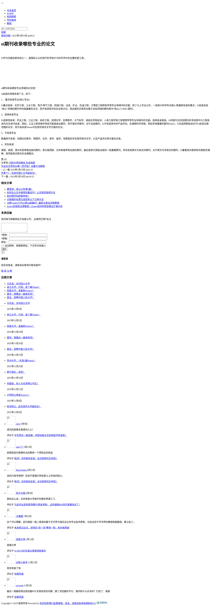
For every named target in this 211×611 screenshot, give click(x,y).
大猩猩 (20, 516)
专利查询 (11, 20)
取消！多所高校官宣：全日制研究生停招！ (36, 458)
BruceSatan (21, 470)
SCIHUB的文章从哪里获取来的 (30, 551)
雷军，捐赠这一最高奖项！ (20, 294)
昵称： (5, 235)
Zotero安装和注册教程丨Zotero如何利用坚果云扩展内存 (35, 206)
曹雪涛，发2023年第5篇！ (20, 189)
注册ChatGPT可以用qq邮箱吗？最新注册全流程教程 (33, 203)
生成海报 (30, 163)
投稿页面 (19, 574)
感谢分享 (21, 539)
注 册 (9, 271)
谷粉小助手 (22, 562)
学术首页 (11, 10)
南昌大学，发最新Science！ (21, 290)
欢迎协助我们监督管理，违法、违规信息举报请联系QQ (68, 603)
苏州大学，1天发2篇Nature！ (21, 360)
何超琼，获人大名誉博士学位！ (23, 383)
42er (18, 424)
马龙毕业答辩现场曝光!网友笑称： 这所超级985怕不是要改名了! (47, 504)
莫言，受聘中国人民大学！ (20, 297)
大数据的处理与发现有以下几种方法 (25, 199)
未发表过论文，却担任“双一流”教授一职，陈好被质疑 (41, 528)
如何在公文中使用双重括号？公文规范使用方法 (31, 192)
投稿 (3, 32)
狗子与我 (21, 493)
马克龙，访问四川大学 (18, 283)
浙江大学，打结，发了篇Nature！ (24, 287)
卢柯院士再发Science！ (18, 395)
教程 (9, 23)
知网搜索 (11, 16)
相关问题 (5, 35)
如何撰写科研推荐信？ (18, 196)
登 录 (3, 271)
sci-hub (10, 13)
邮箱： (5, 238)
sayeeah (20, 585)
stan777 (20, 447)
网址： (4, 242)
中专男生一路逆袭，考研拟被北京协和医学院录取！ (40, 435)
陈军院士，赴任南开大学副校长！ (24, 406)
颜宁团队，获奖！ (16, 372)
